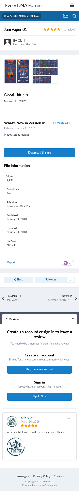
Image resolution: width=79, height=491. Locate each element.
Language (21, 476)
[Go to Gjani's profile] (7, 42)
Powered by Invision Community (39, 485)
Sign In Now (39, 396)
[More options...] (68, 418)
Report (11, 262)
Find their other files (24, 44)
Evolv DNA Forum (23, 5)
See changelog (60, 123)
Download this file (39, 152)
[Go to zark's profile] (12, 421)
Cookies (59, 476)
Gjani (21, 40)
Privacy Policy (41, 476)
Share (19, 279)
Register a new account (39, 369)
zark (23, 417)
